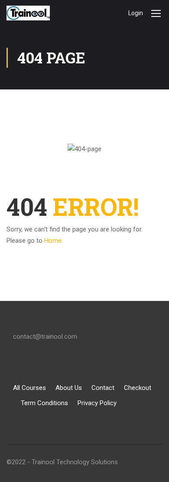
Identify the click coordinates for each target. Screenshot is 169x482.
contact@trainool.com (45, 336)
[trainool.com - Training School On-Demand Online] (34, 13)
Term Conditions (44, 403)
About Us (68, 388)
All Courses (29, 388)
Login (135, 13)
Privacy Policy (97, 403)
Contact (102, 388)
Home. (53, 240)
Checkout (137, 388)
